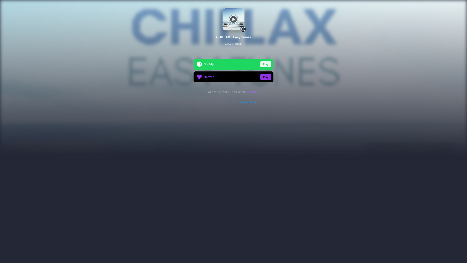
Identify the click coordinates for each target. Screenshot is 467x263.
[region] (233, 131)
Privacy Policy (248, 102)
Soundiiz (252, 92)
